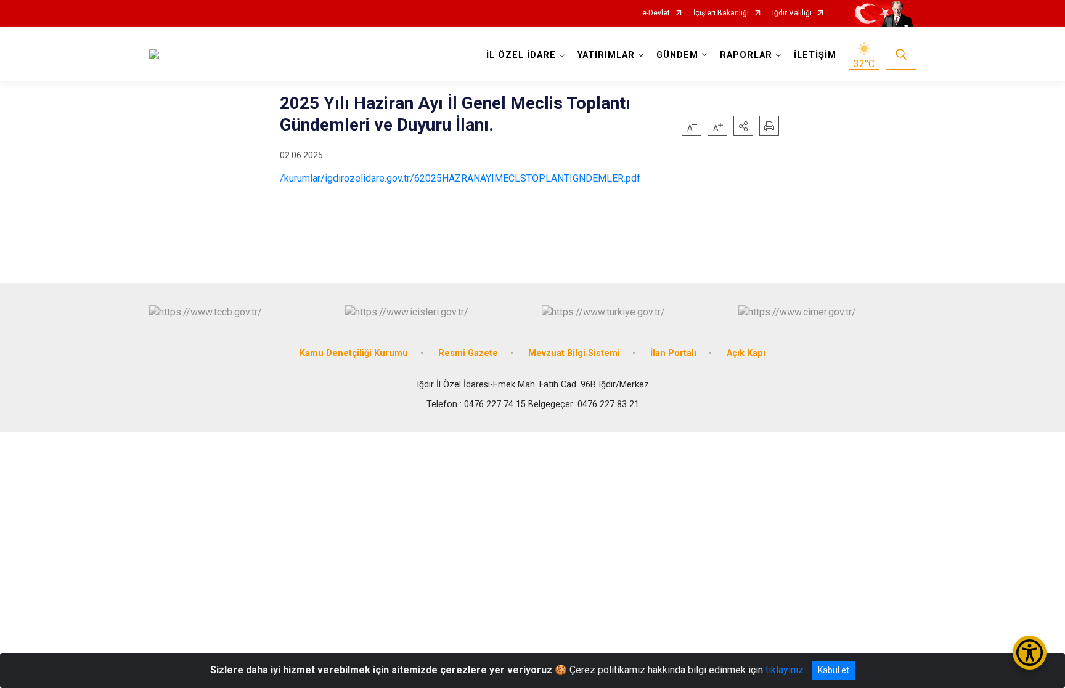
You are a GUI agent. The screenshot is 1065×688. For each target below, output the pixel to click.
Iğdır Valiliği (792, 13)
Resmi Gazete (468, 353)
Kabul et (833, 670)
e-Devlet (656, 13)
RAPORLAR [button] (746, 55)
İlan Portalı (673, 353)
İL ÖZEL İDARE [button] (521, 55)
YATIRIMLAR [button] (606, 55)
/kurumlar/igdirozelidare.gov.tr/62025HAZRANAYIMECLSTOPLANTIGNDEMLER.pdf (460, 178)
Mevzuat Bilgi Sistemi (574, 353)
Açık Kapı (746, 353)
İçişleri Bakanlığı (721, 13)
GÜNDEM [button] (677, 55)
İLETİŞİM (815, 55)
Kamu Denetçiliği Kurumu (354, 353)
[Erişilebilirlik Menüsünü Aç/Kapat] (1030, 653)
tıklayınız (784, 670)
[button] (743, 126)
